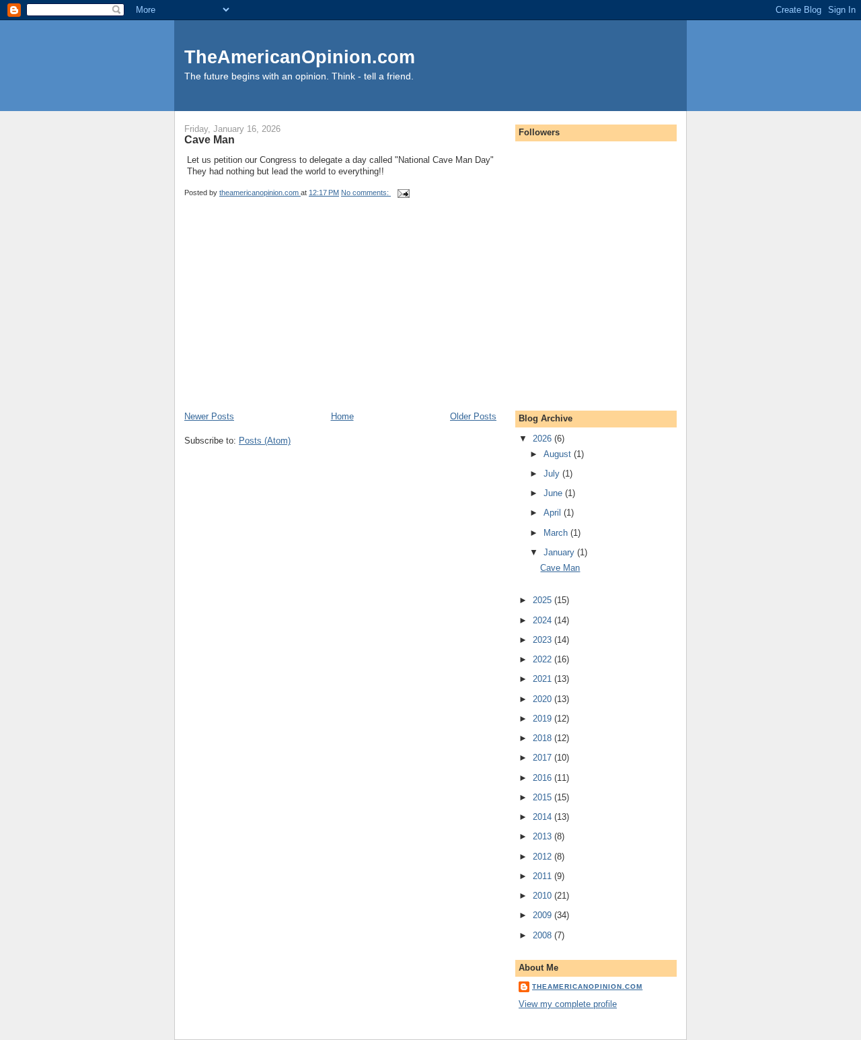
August (559, 454)
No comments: (366, 192)
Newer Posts (209, 416)
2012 (543, 857)
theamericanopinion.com (587, 986)
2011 (543, 876)
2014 (543, 817)
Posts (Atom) (265, 441)
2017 (543, 758)
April (554, 513)
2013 (543, 836)
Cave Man (209, 139)
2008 (543, 935)
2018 (543, 738)
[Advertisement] (285, 316)
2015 (543, 797)
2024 (543, 620)
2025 (543, 600)
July (553, 474)
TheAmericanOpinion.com (299, 56)
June (554, 493)
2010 (543, 896)
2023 (543, 640)
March (557, 533)
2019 (543, 719)
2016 (543, 778)
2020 (543, 699)
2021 (543, 679)
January (560, 552)
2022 (543, 659)
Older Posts (473, 416)
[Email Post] (402, 192)
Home (342, 416)
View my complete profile (568, 1004)
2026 (543, 439)
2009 (543, 915)
